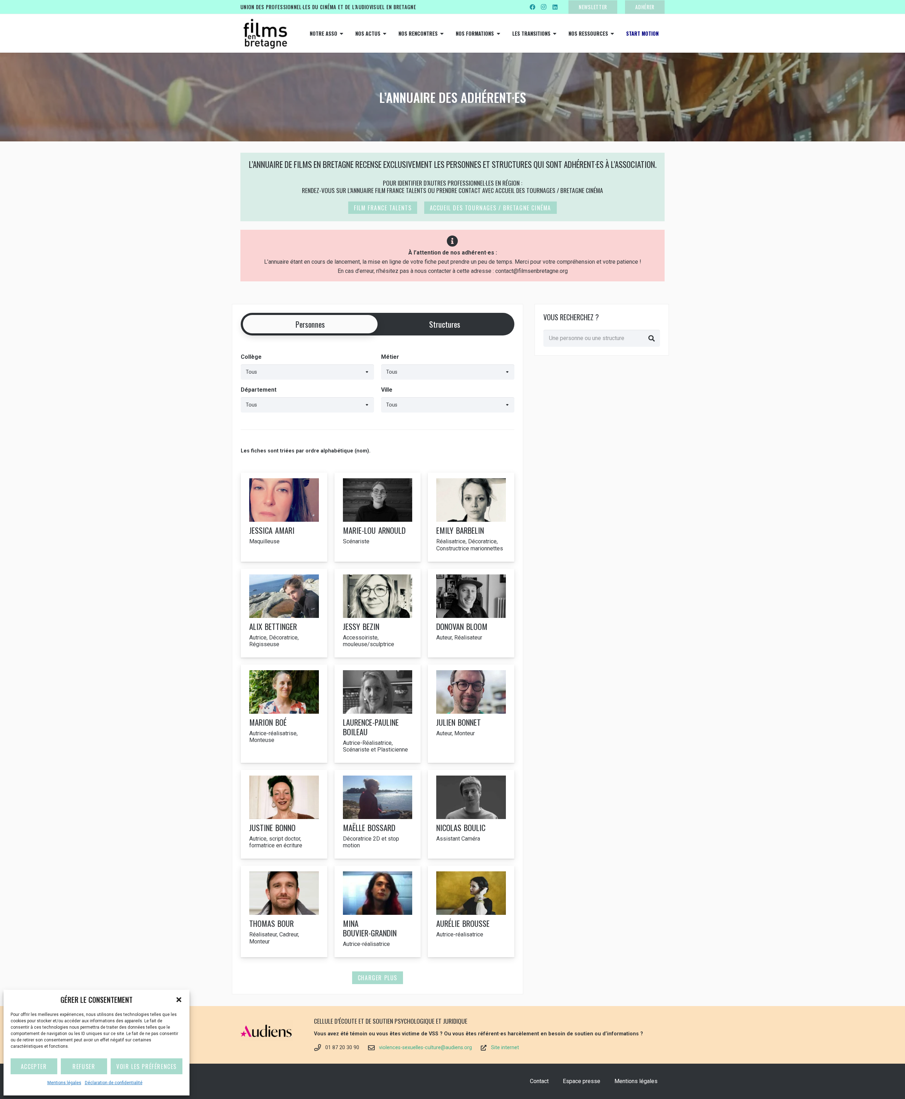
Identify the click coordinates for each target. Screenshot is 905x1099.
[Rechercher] (651, 338)
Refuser (83, 1066)
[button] (178, 999)
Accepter (34, 1066)
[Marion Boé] (284, 714)
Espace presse (581, 1081)
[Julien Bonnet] (471, 714)
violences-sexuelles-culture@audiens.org (425, 1048)
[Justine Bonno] (284, 814)
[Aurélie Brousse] (471, 911)
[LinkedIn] (555, 7)
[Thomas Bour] (284, 911)
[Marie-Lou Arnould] (377, 517)
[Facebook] (532, 7)
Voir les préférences (146, 1066)
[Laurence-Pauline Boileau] (377, 714)
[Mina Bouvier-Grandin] (377, 911)
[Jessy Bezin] (377, 613)
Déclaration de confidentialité (113, 1082)
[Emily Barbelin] (471, 517)
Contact (539, 1081)
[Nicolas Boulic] (471, 814)
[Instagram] (543, 7)
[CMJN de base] (265, 33)
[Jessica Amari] (284, 517)
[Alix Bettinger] (284, 613)
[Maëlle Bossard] (377, 814)
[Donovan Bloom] (471, 613)
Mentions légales (64, 1082)
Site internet (505, 1048)
